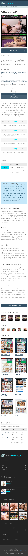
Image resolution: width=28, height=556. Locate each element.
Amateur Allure (11, 489)
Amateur (3, 72)
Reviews (7, 6)
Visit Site (13, 51)
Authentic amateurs (7, 532)
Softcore (3, 73)
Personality (15, 81)
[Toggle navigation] (24, 3)
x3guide (6, 437)
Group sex (5, 529)
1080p (2, 80)
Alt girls (6, 80)
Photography (11, 72)
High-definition (15, 73)
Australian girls (12, 80)
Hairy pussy (22, 80)
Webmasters (4, 474)
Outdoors (10, 81)
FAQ (2, 463)
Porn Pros (9, 481)
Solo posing (10, 83)
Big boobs (5, 527)
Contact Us (4, 467)
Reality (9, 484)
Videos (20, 73)
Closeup (17, 80)
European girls (18, 527)
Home (4, 6)
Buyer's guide (4, 460)
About (2, 465)
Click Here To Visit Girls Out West (14, 305)
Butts (16, 72)
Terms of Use (4, 469)
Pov (24, 529)
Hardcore (24, 72)
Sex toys (12, 529)
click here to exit (13, 552)
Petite (15, 532)
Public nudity (8, 73)
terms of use (23, 550)
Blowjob (9, 492)
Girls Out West (14, 6)
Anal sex (18, 529)
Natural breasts (4, 81)
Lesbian (19, 72)
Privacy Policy (4, 471)
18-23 (6, 72)
